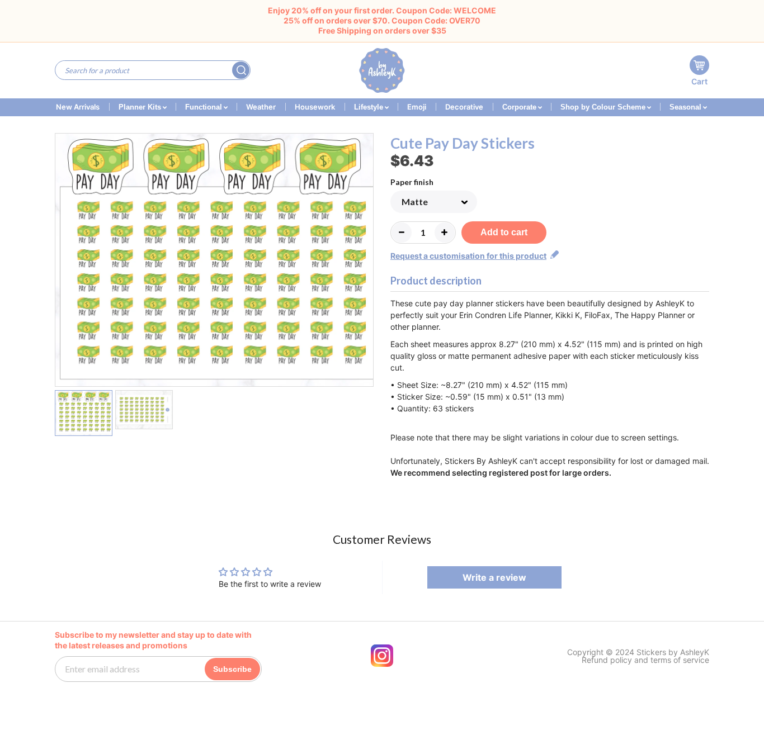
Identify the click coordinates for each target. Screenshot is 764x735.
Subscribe (232, 669)
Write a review (494, 577)
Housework (315, 106)
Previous (62, 262)
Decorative (464, 106)
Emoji (416, 106)
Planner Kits (141, 107)
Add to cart (503, 232)
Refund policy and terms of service (645, 660)
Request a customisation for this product (468, 255)
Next (367, 262)
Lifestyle (369, 107)
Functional (204, 107)
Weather (261, 106)
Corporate (520, 107)
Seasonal (686, 107)
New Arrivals (78, 106)
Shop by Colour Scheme (604, 107)
